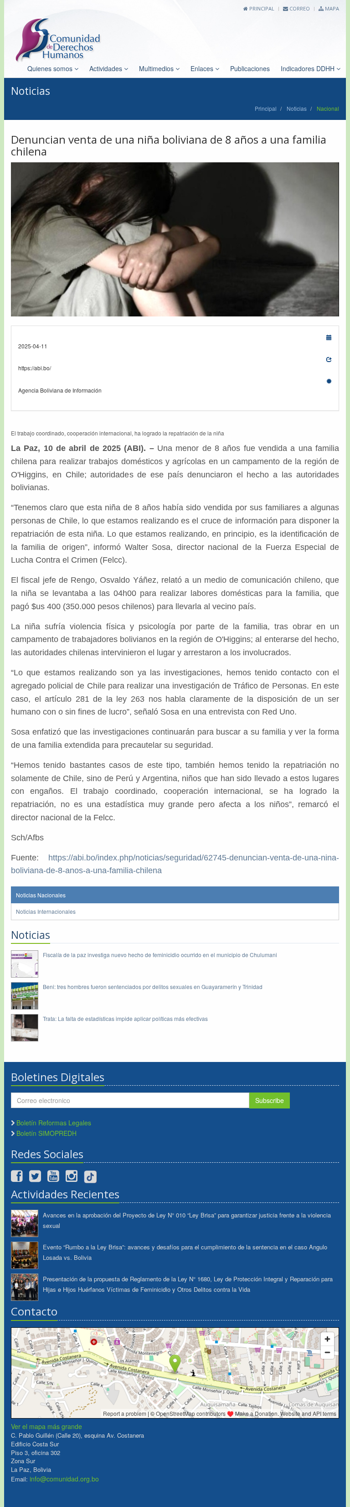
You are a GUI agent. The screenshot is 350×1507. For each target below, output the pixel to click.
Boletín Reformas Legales (53, 1122)
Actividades (106, 68)
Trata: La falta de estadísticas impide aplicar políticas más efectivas (125, 1018)
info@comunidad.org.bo (64, 1478)
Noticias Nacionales (41, 895)
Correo (299, 8)
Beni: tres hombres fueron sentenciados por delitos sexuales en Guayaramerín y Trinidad (152, 986)
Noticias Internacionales (46, 911)
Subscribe (269, 1100)
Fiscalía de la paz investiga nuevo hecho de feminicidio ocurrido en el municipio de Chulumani (160, 954)
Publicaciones (250, 68)
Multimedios (157, 68)
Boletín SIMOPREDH (46, 1133)
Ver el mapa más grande (46, 1426)
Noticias (297, 108)
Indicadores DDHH (308, 68)
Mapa (331, 8)
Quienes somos (50, 68)
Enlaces (202, 68)
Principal (261, 8)
